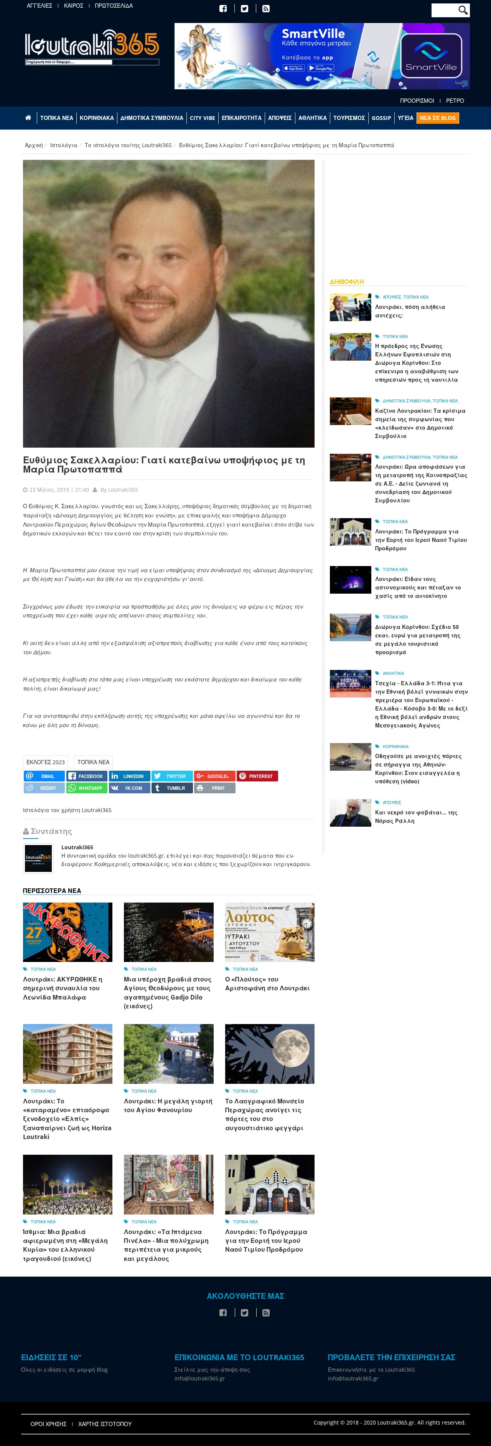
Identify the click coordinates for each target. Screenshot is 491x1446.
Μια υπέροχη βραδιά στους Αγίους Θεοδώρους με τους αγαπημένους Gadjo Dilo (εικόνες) (168, 992)
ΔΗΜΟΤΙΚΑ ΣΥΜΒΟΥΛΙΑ (151, 117)
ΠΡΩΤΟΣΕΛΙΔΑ (114, 6)
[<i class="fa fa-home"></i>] (29, 118)
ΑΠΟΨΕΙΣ (280, 117)
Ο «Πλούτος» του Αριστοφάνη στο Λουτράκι (267, 983)
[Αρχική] (92, 47)
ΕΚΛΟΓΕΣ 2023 (45, 762)
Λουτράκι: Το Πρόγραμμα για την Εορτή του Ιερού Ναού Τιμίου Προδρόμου (266, 1241)
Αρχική (34, 145)
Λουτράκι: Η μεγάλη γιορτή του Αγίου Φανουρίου (168, 1105)
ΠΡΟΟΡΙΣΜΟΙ (417, 101)
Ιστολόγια (63, 145)
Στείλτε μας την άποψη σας (212, 1369)
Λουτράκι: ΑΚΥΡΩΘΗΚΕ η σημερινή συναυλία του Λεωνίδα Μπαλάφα (62, 988)
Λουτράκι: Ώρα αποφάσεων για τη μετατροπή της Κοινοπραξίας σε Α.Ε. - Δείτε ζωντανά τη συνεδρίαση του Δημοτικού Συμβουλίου (421, 483)
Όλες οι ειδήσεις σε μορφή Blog (64, 1369)
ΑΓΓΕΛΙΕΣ (39, 6)
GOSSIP (381, 117)
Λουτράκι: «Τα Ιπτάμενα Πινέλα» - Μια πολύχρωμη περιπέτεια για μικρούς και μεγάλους (166, 1245)
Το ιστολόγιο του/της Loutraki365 (128, 145)
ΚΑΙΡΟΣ (73, 6)
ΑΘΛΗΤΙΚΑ (312, 117)
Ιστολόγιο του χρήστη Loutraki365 (67, 810)
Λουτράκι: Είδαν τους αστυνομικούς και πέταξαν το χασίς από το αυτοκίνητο (418, 587)
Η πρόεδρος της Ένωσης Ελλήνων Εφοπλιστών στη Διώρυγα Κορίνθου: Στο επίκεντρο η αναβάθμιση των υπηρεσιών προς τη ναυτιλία (416, 362)
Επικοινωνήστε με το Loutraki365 (371, 1369)
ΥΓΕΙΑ (406, 117)
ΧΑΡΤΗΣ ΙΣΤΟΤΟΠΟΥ (105, 1424)
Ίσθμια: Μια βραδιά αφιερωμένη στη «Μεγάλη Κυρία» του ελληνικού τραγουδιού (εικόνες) (65, 1245)
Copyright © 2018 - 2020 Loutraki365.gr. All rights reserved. (390, 1422)
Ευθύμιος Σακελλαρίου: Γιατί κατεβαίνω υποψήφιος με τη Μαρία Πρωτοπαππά (164, 464)
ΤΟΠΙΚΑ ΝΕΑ (56, 117)
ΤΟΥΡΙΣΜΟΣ (349, 117)
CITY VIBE (202, 117)
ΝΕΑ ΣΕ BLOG (438, 117)
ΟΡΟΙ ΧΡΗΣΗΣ (48, 1424)
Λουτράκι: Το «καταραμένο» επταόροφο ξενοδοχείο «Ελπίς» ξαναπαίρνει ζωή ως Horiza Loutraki (67, 1119)
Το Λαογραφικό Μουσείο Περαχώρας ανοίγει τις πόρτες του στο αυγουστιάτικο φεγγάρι (264, 1114)
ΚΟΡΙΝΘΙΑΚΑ (97, 117)
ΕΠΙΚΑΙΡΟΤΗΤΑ (242, 117)
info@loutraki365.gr (200, 1378)
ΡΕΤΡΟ (455, 101)
